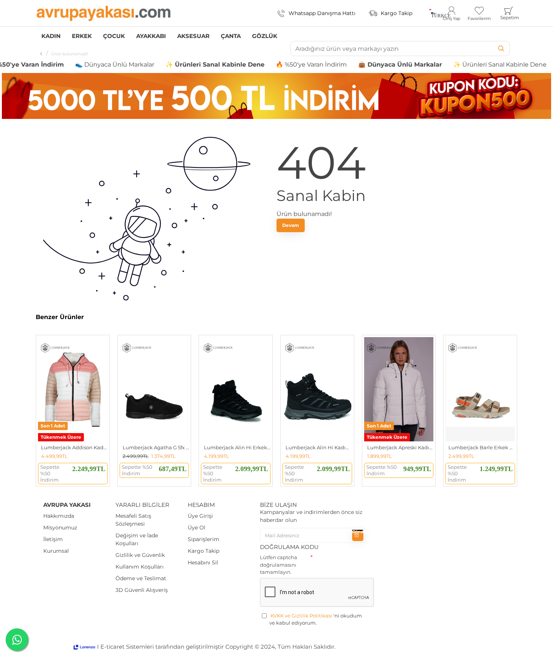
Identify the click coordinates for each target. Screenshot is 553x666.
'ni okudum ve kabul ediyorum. (315, 619)
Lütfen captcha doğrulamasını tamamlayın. (278, 564)
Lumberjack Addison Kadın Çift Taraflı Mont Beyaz (74, 447)
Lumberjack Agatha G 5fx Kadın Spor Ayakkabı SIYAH (156, 447)
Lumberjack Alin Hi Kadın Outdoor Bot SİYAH (319, 447)
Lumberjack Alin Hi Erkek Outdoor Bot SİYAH (237, 447)
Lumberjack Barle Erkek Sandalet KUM (481, 447)
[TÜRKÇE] (430, 13)
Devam (290, 225)
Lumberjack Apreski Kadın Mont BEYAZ (400, 447)
